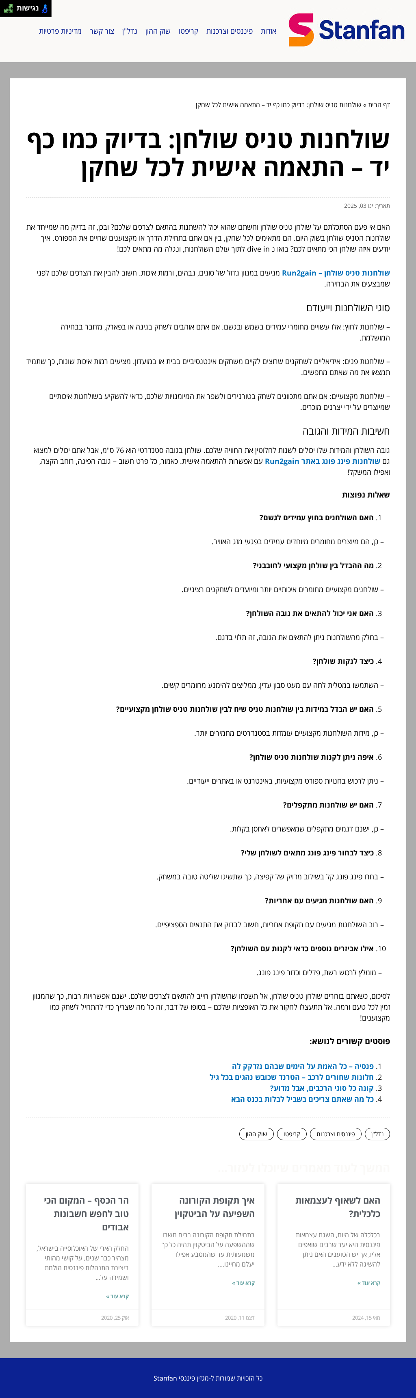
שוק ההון (158, 31)
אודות (268, 31)
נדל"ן (129, 31)
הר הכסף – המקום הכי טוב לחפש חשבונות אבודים (86, 1213)
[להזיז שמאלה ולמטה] (6, 11)
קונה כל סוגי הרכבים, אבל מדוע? (322, 1088)
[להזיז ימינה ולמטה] (11, 11)
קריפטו (188, 31)
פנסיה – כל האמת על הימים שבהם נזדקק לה (303, 1066)
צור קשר (102, 31)
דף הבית (379, 104)
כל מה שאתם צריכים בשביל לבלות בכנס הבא (302, 1099)
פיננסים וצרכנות (229, 31)
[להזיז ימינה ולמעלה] (11, 6)
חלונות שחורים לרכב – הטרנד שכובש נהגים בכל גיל (292, 1077)
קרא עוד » (369, 1282)
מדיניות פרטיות (60, 31)
